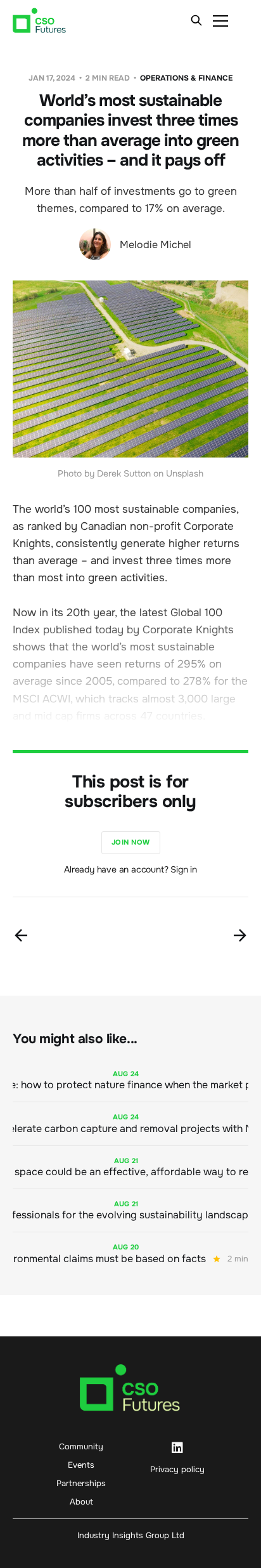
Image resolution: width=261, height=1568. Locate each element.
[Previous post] (21, 935)
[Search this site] (196, 20)
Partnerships (81, 1483)
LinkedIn (177, 1448)
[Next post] (240, 935)
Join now (130, 842)
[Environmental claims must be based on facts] (130, 1253)
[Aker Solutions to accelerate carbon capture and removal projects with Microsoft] (130, 1123)
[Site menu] (220, 20)
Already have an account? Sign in (130, 869)
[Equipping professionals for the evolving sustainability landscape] (130, 1210)
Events (81, 1464)
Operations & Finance (186, 78)
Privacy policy (177, 1469)
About (81, 1501)
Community (81, 1446)
